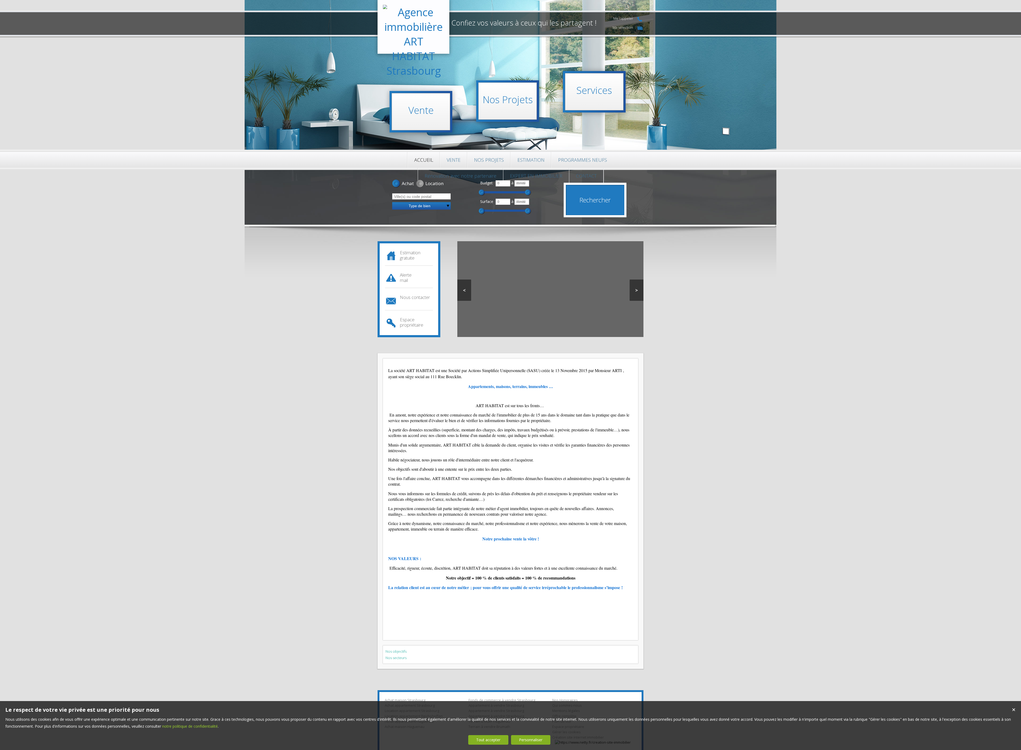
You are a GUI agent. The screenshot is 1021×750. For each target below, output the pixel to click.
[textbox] (421, 196)
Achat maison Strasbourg (405, 700)
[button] (403, 184)
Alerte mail (406, 277)
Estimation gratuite (410, 255)
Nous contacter (415, 297)
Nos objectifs (396, 651)
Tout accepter (488, 739)
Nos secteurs (396, 657)
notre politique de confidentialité (190, 726)
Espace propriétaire (411, 322)
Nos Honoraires (565, 700)
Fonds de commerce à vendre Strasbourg (501, 700)
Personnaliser (530, 739)
